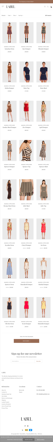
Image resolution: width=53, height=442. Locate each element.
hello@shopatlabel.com (43, 394)
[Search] (48, 7)
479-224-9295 (41, 390)
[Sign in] (44, 7)
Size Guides (4, 396)
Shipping (4, 400)
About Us (4, 390)
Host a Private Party (6, 406)
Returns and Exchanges (7, 398)
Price (14, 15)
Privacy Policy (5, 408)
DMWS (32, 433)
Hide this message (28, 439)
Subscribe (38, 361)
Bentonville (21, 390)
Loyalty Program (5, 402)
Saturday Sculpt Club (6, 394)
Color (9, 15)
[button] (2, 6)
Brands (3, 15)
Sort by (20, 15)
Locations (22, 386)
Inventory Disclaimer (6, 404)
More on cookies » (41, 439)
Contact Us (4, 392)
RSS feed (40, 433)
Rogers (20, 392)
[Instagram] (27, 426)
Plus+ (36, 433)
